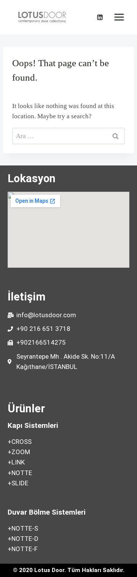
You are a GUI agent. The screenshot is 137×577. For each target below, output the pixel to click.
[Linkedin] (99, 17)
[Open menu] (119, 17)
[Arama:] (68, 136)
